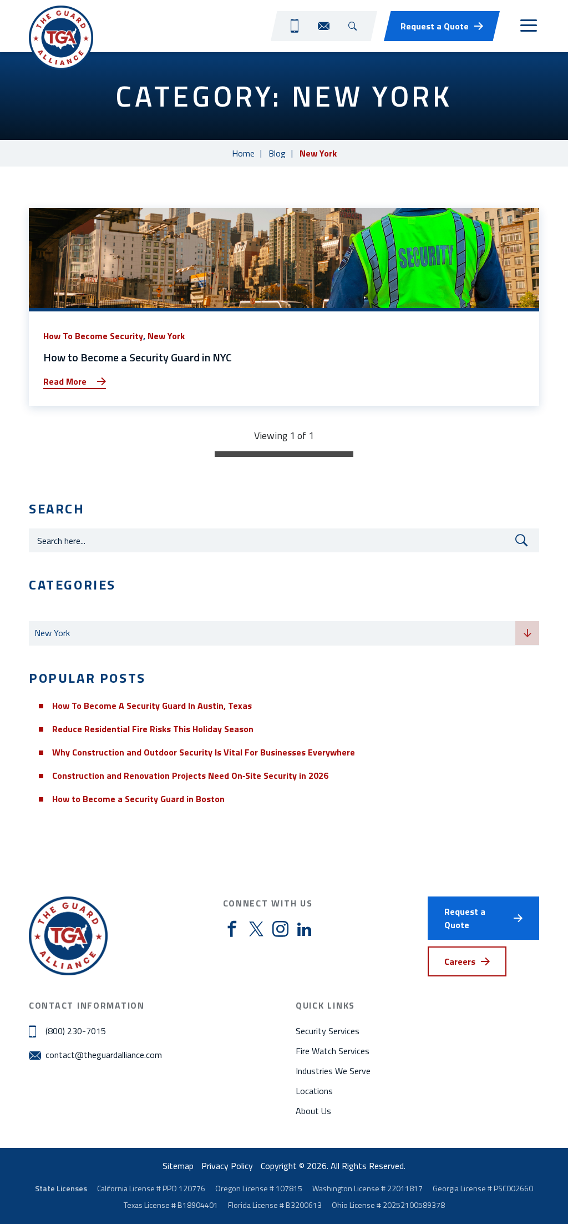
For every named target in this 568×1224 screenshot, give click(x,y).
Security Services (327, 1030)
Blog (277, 153)
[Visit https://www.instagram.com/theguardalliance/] (280, 930)
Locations (314, 1090)
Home (243, 153)
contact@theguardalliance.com (103, 1054)
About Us (313, 1110)
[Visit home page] (61, 38)
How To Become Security (93, 335)
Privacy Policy (227, 1165)
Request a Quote (434, 26)
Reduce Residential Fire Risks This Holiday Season (152, 729)
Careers (459, 961)
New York (166, 335)
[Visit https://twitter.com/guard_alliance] (256, 929)
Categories (51, 611)
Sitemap (178, 1165)
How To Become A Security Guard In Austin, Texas (152, 705)
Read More (65, 381)
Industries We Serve (333, 1070)
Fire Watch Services (332, 1050)
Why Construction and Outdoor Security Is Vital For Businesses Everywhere (203, 752)
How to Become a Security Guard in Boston (138, 798)
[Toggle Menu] (528, 26)
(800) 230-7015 (75, 1030)
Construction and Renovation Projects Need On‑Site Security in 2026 (190, 775)
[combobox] (284, 633)
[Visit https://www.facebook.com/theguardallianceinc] (232, 930)
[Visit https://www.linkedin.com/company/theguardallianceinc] (304, 929)
